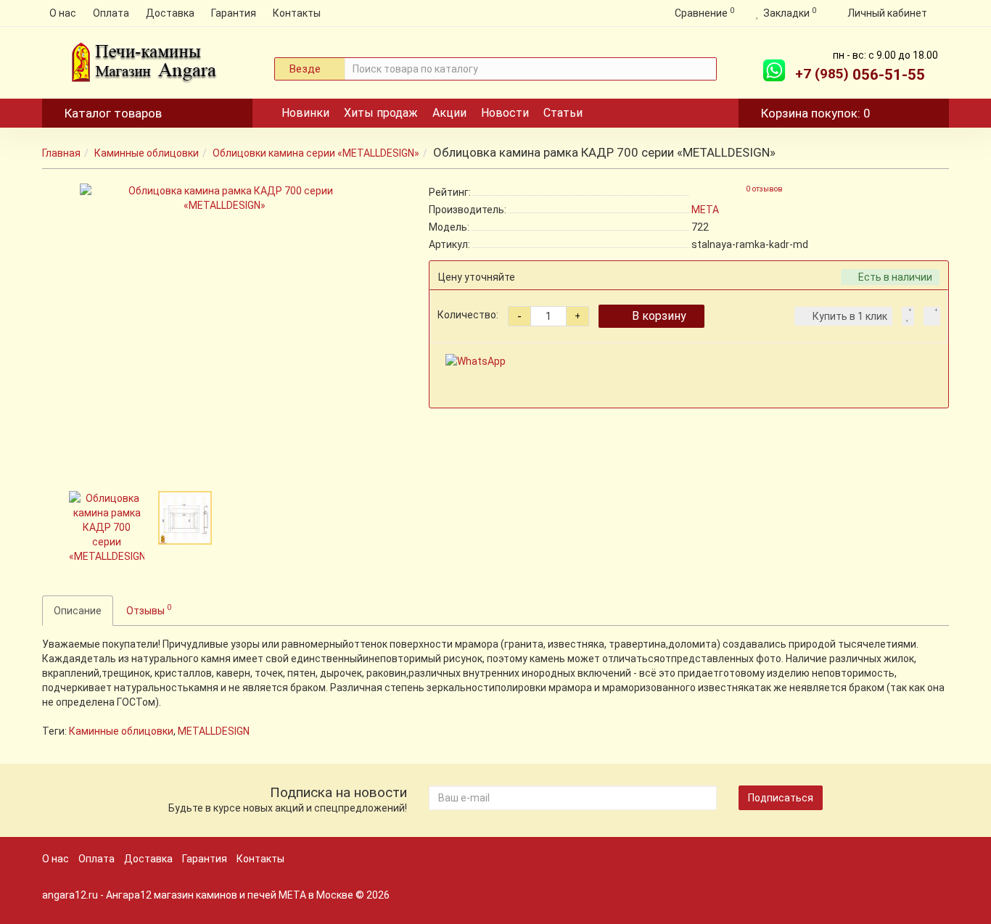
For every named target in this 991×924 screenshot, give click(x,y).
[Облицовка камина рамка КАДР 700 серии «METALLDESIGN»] (225, 328)
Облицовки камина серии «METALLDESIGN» (316, 153)
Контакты (297, 13)
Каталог (113, 113)
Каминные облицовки (146, 153)
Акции (449, 113)
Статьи (563, 113)
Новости (505, 113)
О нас (62, 13)
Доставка (170, 13)
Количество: (467, 315)
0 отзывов (764, 189)
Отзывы (148, 609)
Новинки (305, 113)
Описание (78, 610)
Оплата (111, 13)
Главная (61, 153)
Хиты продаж (381, 113)
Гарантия (233, 13)
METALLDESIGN (214, 731)
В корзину (659, 316)
